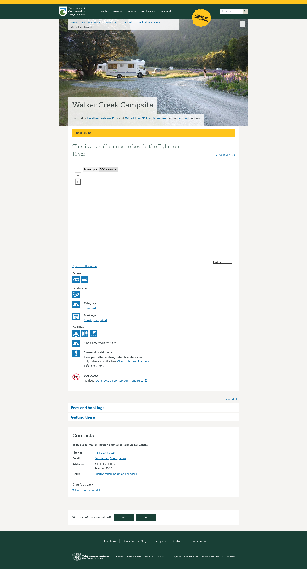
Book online (83, 133)
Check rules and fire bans (133, 361)
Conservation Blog (134, 541)
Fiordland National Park (149, 22)
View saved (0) (225, 155)
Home (74, 22)
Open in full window (84, 266)
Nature (132, 11)
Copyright (176, 556)
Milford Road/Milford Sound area (146, 118)
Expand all (231, 399)
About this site (191, 556)
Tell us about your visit (86, 490)
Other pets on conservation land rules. (120, 380)
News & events (134, 556)
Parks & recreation (111, 11)
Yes (124, 517)
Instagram (159, 541)
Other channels (199, 541)
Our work (166, 11)
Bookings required (95, 320)
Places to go (111, 22)
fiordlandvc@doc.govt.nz (110, 458)
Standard (90, 308)
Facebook (110, 541)
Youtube (178, 541)
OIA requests (228, 556)
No (146, 517)
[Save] (230, 148)
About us (149, 556)
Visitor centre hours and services (116, 474)
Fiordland (127, 22)
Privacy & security (210, 556)
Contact (160, 556)
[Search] (245, 11)
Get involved (148, 11)
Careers (120, 556)
